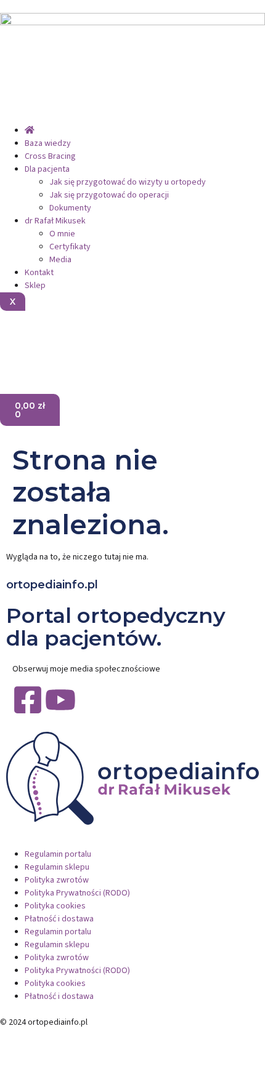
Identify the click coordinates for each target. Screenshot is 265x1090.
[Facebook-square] (27, 699)
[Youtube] (60, 699)
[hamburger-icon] (10, 119)
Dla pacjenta (47, 169)
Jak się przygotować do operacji (109, 195)
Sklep (35, 285)
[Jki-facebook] (15, 339)
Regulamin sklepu (57, 867)
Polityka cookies (55, 906)
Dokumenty (70, 208)
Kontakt (39, 272)
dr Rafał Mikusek (55, 221)
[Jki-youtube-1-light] (48, 339)
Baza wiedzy (48, 143)
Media (60, 260)
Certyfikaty (70, 247)
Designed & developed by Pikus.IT (63, 1035)
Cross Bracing (50, 156)
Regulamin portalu (58, 854)
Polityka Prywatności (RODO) (77, 893)
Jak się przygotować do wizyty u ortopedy (127, 182)
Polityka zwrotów (57, 880)
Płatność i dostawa (59, 919)
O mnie (62, 234)
